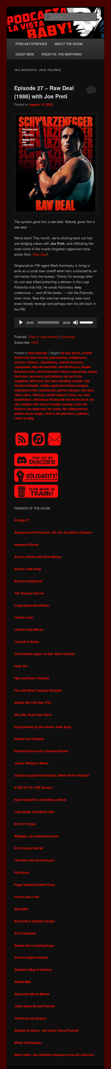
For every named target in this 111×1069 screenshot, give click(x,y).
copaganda (22, 366)
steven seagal (49, 404)
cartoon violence (26, 362)
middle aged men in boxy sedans (64, 385)
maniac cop (80, 380)
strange (67, 404)
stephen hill (29, 404)
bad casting (58, 357)
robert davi (22, 394)
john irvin (36, 380)
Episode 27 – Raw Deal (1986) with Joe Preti (44, 92)
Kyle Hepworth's (40, 799)
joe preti (70, 376)
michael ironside (26, 385)
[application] (55, 322)
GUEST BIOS (24, 54)
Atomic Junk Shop (27, 568)
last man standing (58, 380)
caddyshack (77, 357)
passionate (47, 390)
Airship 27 (21, 520)
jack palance (53, 376)
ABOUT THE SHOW (68, 43)
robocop (38, 394)
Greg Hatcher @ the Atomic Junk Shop (42, 726)
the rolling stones (75, 408)
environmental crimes (53, 371)
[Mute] (75, 322)
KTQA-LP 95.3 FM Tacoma (33, 787)
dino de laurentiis (44, 366)
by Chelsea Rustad (41, 751)
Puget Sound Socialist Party (34, 884)
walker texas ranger (29, 413)
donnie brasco (69, 366)
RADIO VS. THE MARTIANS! (62, 54)
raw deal (87, 390)
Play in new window (43, 336)
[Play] (20, 322)
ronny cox (74, 394)
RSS (34, 342)
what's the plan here (60, 413)
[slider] (87, 322)
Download (68, 336)
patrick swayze (68, 390)
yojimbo (82, 413)
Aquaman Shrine (26, 544)
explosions (79, 371)
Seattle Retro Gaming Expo (34, 945)
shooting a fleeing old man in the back (60, 399)
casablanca (48, 362)
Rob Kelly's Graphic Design (34, 921)
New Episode (37, 352)
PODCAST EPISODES (31, 43)
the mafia (54, 408)
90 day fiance (71, 352)
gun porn (36, 376)
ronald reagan (55, 394)
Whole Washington (27, 1042)
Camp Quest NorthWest (31, 605)
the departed (36, 408)
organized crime (26, 390)
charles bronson (71, 362)
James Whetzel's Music (31, 763)
